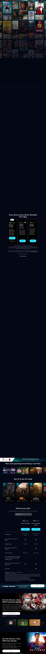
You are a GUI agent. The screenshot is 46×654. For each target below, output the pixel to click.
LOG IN (41, 1)
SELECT (12, 238)
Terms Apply (7, 572)
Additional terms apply (34, 251)
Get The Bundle (11, 613)
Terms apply (21, 227)
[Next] (44, 471)
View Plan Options (23, 256)
